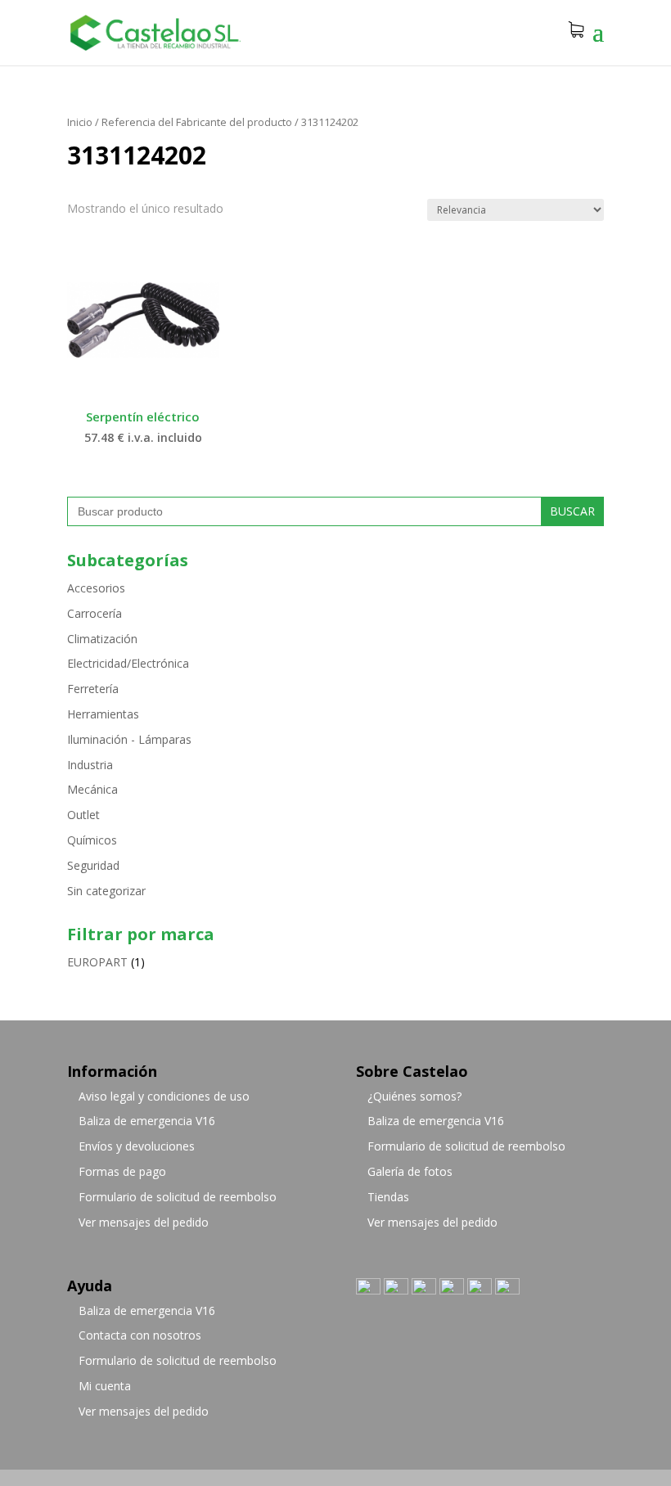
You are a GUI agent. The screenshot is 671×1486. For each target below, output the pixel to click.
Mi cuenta (105, 1386)
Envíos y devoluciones (137, 1146)
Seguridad (93, 865)
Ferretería (93, 688)
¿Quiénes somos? (414, 1096)
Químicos (92, 840)
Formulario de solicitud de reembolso (178, 1197)
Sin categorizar (106, 890)
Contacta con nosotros (140, 1335)
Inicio (79, 122)
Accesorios (96, 588)
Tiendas (388, 1197)
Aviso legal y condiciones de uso (164, 1096)
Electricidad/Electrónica (128, 663)
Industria (90, 764)
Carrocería (94, 613)
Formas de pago (122, 1171)
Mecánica (92, 789)
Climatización (102, 638)
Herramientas (103, 714)
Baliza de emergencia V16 (147, 1120)
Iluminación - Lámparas (129, 739)
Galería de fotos (410, 1171)
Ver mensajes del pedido (144, 1222)
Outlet (83, 814)
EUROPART (97, 962)
